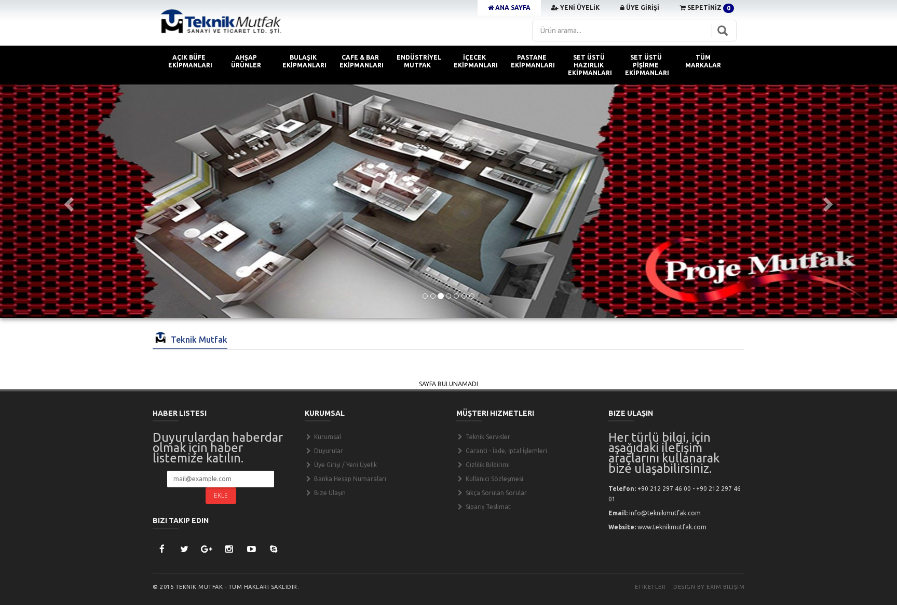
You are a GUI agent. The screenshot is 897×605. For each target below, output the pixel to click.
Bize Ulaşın (329, 492)
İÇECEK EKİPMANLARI (476, 61)
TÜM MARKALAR (703, 61)
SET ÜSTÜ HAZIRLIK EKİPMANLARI (590, 65)
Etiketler (650, 587)
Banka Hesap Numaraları (349, 478)
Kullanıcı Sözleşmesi (493, 478)
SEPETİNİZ (708, 7)
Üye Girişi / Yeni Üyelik (344, 464)
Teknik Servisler (487, 436)
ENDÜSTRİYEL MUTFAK (419, 61)
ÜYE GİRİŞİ (641, 7)
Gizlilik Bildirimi (487, 464)
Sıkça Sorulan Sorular (495, 492)
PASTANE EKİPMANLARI (533, 61)
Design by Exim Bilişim (708, 587)
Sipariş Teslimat (487, 506)
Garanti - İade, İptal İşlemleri (505, 450)
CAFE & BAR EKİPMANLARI (361, 61)
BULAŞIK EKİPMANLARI (304, 61)
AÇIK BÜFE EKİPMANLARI (190, 61)
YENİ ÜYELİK (579, 7)
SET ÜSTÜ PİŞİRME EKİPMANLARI (647, 65)
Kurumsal (326, 436)
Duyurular (327, 450)
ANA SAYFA (512, 7)
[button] (67, 201)
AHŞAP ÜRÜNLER (246, 61)
